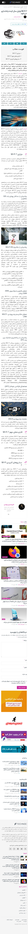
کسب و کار (22, 905)
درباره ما (25, 921)
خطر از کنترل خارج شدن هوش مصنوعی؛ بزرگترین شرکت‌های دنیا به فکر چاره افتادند (10, 866)
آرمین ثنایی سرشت (21, 543)
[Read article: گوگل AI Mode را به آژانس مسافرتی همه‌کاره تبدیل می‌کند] (14, 573)
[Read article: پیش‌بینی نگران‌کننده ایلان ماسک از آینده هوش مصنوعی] (24, 804)
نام (25, 660)
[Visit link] (14, 701)
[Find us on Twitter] (25, 848)
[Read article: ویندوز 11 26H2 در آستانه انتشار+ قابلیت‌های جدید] (24, 810)
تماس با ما (19, 921)
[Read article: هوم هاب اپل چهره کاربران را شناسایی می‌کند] (14, 614)
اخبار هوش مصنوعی (6, 536)
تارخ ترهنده (22, 564)
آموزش (23, 897)
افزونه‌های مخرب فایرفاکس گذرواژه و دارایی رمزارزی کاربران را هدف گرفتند (10, 880)
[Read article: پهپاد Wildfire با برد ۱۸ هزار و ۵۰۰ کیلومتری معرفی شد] (24, 791)
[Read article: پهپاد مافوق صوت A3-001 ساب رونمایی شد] (24, 784)
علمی (24, 903)
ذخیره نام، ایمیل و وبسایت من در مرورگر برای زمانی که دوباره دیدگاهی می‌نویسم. (13, 682)
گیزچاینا (25, 129)
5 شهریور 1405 (14, 543)
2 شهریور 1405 (16, 812)
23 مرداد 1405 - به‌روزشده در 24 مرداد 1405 (12, 765)
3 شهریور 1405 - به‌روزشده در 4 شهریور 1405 (12, 786)
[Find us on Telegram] (17, 848)
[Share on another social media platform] (4, 43)
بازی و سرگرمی (22, 910)
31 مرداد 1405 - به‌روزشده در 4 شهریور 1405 (12, 793)
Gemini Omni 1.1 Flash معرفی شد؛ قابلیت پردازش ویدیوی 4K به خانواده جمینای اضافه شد (10, 858)
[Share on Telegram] (17, 43)
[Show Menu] (25, 2)
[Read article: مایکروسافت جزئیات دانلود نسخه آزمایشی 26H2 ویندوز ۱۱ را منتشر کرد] (24, 874)
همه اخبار (17, 919)
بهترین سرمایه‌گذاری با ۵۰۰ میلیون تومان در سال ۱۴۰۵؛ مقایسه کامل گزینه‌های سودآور (11, 770)
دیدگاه (25, 640)
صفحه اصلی (24, 919)
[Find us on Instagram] (14, 848)
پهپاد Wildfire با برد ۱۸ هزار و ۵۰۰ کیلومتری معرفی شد (11, 790)
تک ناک (25, 7)
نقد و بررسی (22, 895)
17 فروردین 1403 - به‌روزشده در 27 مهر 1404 (12, 798)
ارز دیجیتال (22, 900)
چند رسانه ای (22, 913)
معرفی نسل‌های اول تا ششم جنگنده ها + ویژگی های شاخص (10, 762)
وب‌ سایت (24, 674)
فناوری (22, 7)
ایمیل (25, 667)
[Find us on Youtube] (21, 848)
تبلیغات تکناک (10, 919)
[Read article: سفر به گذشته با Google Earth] (24, 798)
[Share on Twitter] (11, 43)
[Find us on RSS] (10, 848)
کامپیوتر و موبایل (21, 892)
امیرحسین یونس (17, 16)
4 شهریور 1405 (16, 805)
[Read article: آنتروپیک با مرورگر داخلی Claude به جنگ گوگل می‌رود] (14, 593)
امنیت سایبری (4, 557)
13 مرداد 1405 (16, 773)
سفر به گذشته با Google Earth (12, 796)
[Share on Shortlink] (24, 43)
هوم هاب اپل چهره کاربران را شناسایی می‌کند (15, 622)
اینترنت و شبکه (17, 7)
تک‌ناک (20, 73)
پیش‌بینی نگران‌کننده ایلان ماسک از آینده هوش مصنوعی (11, 803)
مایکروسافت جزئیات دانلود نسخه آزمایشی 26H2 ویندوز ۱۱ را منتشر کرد (10, 873)
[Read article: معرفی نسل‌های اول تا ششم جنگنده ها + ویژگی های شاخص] (24, 763)
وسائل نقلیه (22, 908)
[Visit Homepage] (15, 2)
